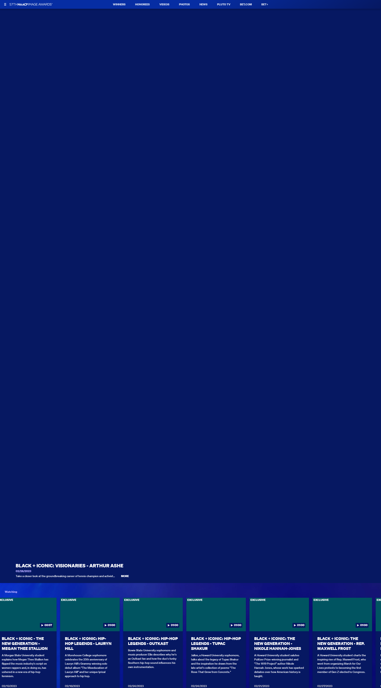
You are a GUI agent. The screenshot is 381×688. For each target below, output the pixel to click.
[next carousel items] (372, 623)
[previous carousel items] (8, 623)
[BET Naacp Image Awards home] (31, 4)
